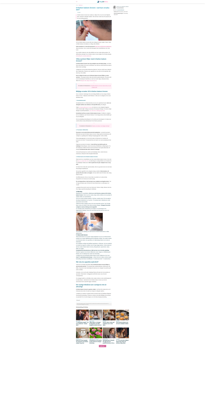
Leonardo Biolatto (120, 7)
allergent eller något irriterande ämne (89, 80)
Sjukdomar (81, 5)
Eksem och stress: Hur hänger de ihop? (100, 126)
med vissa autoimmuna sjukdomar (103, 46)
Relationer (78, 321)
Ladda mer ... (102, 346)
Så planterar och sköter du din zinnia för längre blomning (95, 342)
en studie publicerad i (85, 107)
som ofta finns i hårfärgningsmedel (97, 110)
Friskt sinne (91, 321)
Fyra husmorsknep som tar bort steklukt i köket (122, 323)
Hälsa (77, 5)
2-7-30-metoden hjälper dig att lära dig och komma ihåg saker (122, 342)
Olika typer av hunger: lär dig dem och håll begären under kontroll (95, 324)
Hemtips (117, 321)
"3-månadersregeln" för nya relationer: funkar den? (82, 324)
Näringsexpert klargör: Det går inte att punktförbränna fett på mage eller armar (109, 342)
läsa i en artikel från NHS (83, 160)
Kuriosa (104, 321)
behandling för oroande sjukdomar (83, 55)
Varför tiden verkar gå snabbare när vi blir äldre (108, 324)
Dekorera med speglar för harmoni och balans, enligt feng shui (82, 342)
